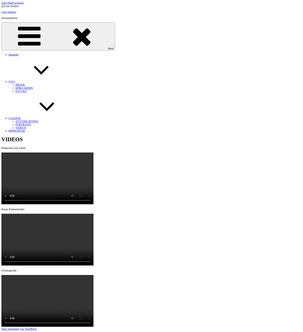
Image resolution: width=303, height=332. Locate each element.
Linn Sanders (8, 12)
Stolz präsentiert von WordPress (19, 328)
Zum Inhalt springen (12, 2)
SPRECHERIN (24, 88)
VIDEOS (20, 127)
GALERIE (14, 118)
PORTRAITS (23, 124)
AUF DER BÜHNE (26, 121)
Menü (111, 48)
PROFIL (20, 84)
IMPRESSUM (16, 130)
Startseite (13, 54)
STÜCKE (21, 91)
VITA (11, 81)
